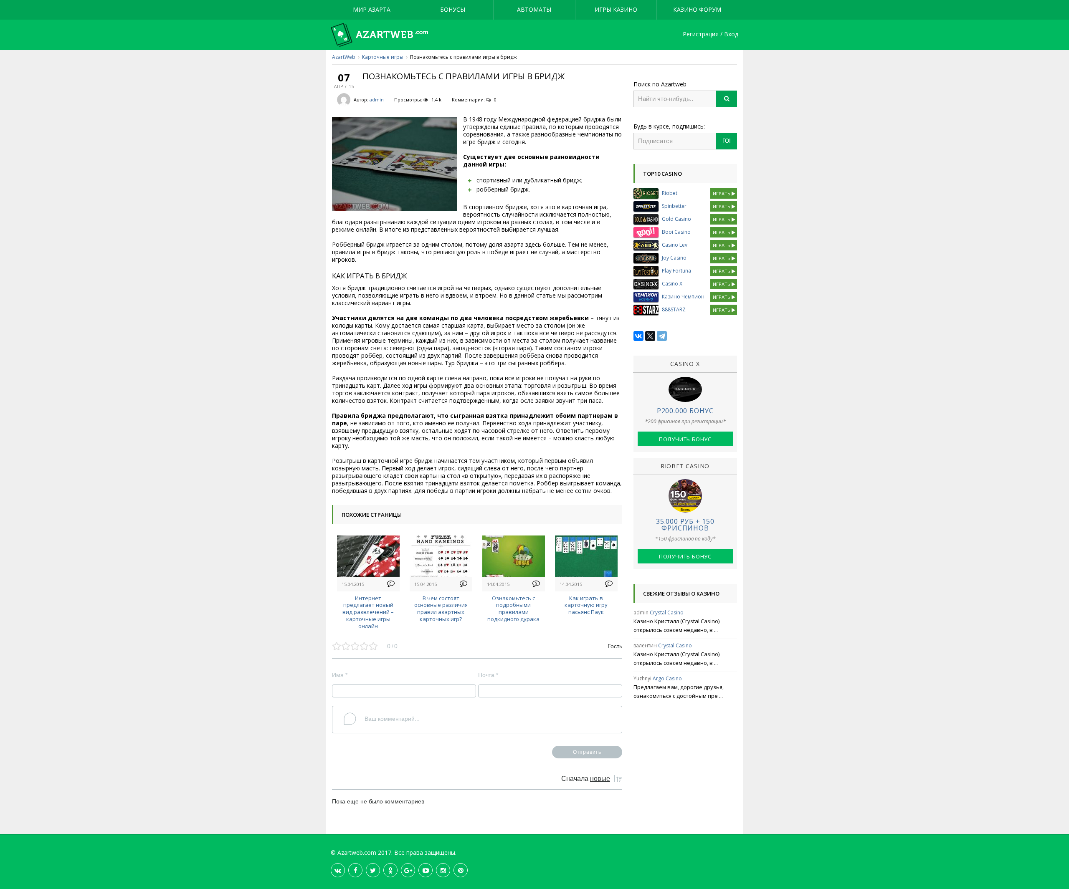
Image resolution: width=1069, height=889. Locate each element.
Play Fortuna (676, 270)
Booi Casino (676, 231)
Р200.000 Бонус (685, 410)
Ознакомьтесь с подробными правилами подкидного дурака (513, 608)
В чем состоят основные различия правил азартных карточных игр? (441, 608)
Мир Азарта (371, 9)
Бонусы (452, 9)
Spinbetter (674, 206)
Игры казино (616, 9)
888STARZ (674, 309)
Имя (339, 675)
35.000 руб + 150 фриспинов (685, 525)
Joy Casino (674, 257)
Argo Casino (667, 678)
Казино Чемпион (683, 296)
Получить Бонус (685, 439)
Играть (722, 193)
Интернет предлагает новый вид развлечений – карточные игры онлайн (368, 612)
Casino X (672, 283)
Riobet (669, 193)
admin (377, 99)
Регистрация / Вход (710, 34)
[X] (650, 336)
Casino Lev (674, 244)
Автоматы (534, 9)
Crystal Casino (667, 612)
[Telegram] (662, 336)
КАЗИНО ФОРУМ (697, 9)
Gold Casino (676, 218)
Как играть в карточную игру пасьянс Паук (586, 605)
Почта (488, 675)
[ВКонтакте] (638, 336)
